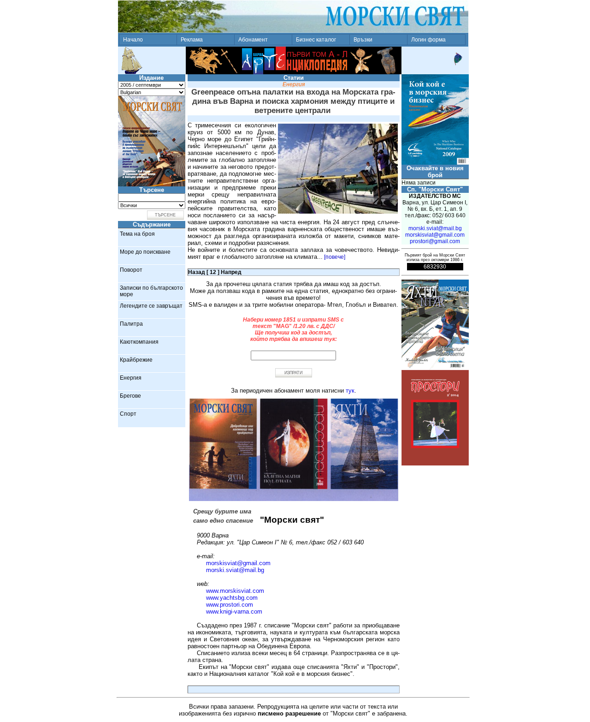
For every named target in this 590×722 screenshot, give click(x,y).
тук (350, 390)
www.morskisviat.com (235, 590)
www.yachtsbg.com (232, 597)
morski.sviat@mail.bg (235, 570)
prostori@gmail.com (435, 241)
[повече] (334, 257)
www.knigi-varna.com (234, 611)
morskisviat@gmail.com (238, 563)
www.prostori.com (229, 604)
